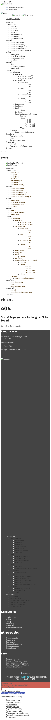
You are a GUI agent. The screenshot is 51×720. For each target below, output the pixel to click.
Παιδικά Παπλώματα (18, 48)
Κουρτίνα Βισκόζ (26, 76)
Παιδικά (9, 40)
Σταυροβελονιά (25, 94)
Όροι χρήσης (10, 642)
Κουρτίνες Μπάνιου (17, 56)
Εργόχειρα (9, 148)
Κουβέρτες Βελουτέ (17, 66)
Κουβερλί (14, 28)
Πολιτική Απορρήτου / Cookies (17, 665)
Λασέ (22, 88)
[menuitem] (14, 8)
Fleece (13, 64)
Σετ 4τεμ (28, 84)
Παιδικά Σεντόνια (17, 42)
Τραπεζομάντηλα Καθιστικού (26, 114)
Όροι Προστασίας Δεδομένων (17, 663)
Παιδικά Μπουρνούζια (18, 46)
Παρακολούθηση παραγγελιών (17, 661)
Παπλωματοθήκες (17, 38)
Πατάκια (18, 112)
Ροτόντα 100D (30, 124)
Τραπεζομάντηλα (16, 136)
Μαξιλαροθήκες (16, 34)
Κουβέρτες (14, 30)
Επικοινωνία (10, 640)
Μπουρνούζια (15, 54)
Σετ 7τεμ (28, 86)
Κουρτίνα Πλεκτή (26, 78)
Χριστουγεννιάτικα (17, 140)
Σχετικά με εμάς (12, 638)
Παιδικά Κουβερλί (17, 44)
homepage (17, 326)
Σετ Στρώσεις (20, 80)
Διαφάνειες (24, 82)
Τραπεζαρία (10, 134)
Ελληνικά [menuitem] (13, 10)
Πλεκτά (22, 128)
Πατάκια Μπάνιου (17, 58)
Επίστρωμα (14, 26)
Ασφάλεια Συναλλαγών (14, 627)
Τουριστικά (10, 142)
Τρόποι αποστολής (12, 646)
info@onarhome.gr (8, 343)
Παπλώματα (14, 36)
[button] (13, 693)
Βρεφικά (9, 62)
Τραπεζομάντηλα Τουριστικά (21, 146)
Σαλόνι (8, 70)
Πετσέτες (13, 60)
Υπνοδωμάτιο (11, 24)
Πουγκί (13, 144)
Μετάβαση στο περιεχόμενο (11, 691)
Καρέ (17, 108)
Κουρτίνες (19, 74)
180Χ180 (28, 120)
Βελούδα (23, 116)
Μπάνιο (8, 52)
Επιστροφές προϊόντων (14, 644)
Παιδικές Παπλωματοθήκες (20, 50)
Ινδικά (22, 98)
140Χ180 (28, 122)
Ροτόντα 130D (30, 126)
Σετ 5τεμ (28, 92)
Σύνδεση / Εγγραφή (13, 19)
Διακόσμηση (15, 72)
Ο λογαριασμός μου (13, 659)
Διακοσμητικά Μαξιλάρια (24, 132)
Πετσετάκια (19, 104)
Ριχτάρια (13, 130)
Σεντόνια (13, 32)
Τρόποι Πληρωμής (12, 648)
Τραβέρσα (19, 106)
